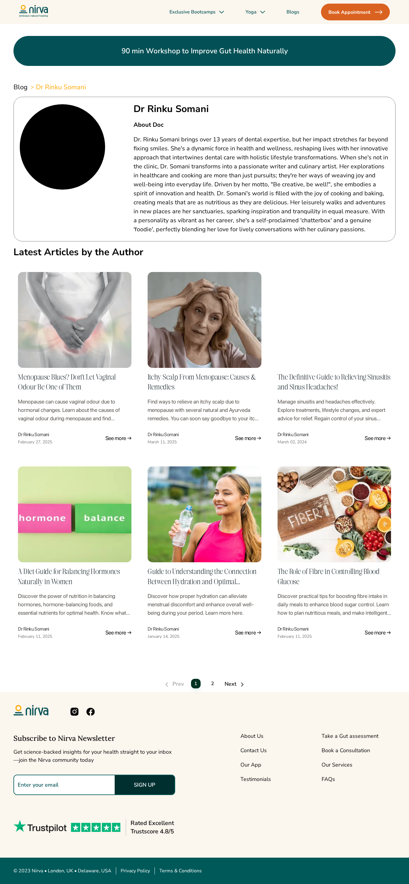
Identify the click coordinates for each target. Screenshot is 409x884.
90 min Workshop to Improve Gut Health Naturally (205, 51)
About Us (251, 736)
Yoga (251, 12)
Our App (250, 764)
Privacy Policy (135, 871)
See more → (118, 438)
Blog (20, 87)
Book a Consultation (346, 750)
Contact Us (253, 750)
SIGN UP (144, 784)
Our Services (337, 764)
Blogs (293, 12)
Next (231, 684)
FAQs (328, 779)
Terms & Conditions (180, 871)
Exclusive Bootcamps (192, 12)
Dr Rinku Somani (61, 87)
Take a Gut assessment (350, 736)
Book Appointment (349, 12)
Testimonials (255, 779)
